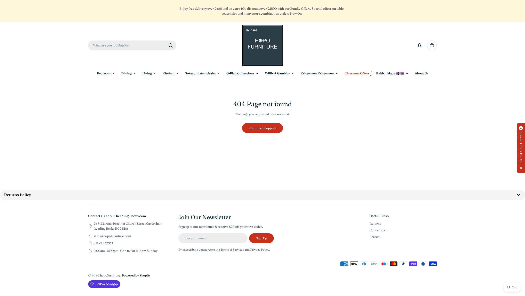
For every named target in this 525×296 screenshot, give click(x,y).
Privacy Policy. (260, 249)
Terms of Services (232, 249)
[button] (521, 148)
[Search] (170, 45)
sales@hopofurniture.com (112, 236)
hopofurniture (110, 275)
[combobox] (132, 45)
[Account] (419, 45)
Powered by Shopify (136, 275)
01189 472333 (103, 243)
